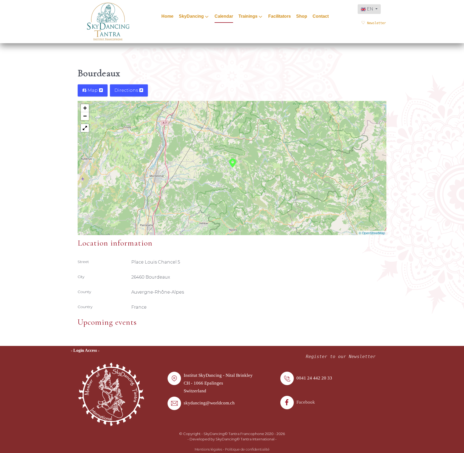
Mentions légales (208, 449)
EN (370, 9)
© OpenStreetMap (372, 233)
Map (92, 90)
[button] (232, 163)
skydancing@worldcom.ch (209, 402)
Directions (126, 90)
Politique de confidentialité (247, 449)
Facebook (305, 402)
